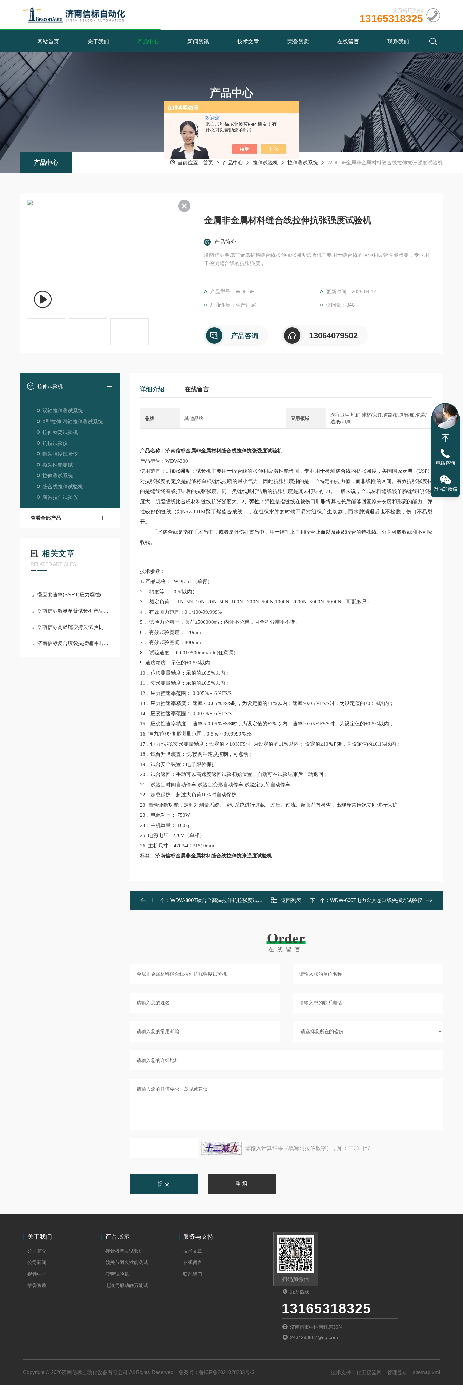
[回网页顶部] (445, 438)
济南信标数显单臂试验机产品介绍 (73, 611)
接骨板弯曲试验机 (124, 1251)
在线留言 (348, 41)
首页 (208, 162)
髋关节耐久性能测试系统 (130, 1262)
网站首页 (48, 41)
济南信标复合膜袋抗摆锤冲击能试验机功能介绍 (73, 643)
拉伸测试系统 (302, 162)
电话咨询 (445, 463)
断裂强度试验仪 (60, 454)
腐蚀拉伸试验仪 (60, 497)
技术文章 (248, 41)
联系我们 (398, 41)
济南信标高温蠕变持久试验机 (70, 627)
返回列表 (291, 900)
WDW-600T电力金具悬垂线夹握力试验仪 (376, 900)
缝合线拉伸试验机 (62, 486)
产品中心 (148, 41)
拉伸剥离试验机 (60, 432)
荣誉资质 (298, 41)
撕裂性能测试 (57, 465)
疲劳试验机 (117, 1274)
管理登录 (397, 1372)
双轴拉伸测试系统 (62, 410)
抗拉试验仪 (55, 443)
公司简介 (36, 1251)
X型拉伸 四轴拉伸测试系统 (72, 421)
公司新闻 (36, 1262)
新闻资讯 (198, 41)
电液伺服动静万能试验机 (130, 1285)
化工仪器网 (369, 1372)
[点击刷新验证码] (221, 1148)
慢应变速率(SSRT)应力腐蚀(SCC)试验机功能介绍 (73, 594)
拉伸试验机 (265, 162)
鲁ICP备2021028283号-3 (226, 1372)
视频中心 (36, 1274)
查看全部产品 (46, 518)
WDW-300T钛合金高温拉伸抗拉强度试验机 (219, 900)
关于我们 (98, 41)
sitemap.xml (426, 1372)
